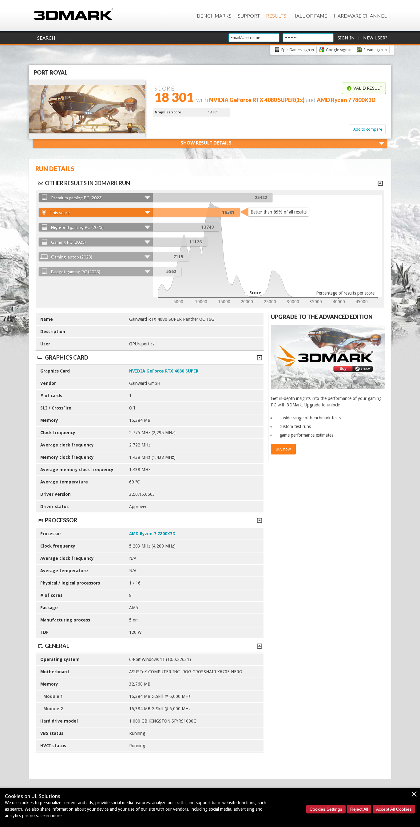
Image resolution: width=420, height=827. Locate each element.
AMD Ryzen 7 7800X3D (152, 533)
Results (276, 15)
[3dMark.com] (73, 14)
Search (46, 38)
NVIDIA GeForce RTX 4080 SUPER (163, 371)
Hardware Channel (360, 15)
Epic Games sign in (297, 49)
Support (249, 15)
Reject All (359, 809)
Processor (61, 520)
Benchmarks (214, 15)
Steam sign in (375, 49)
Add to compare (367, 129)
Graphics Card (66, 357)
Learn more (50, 815)
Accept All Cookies (394, 809)
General (57, 646)
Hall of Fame (309, 15)
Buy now (283, 449)
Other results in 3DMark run (87, 183)
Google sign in (338, 49)
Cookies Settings (326, 809)
